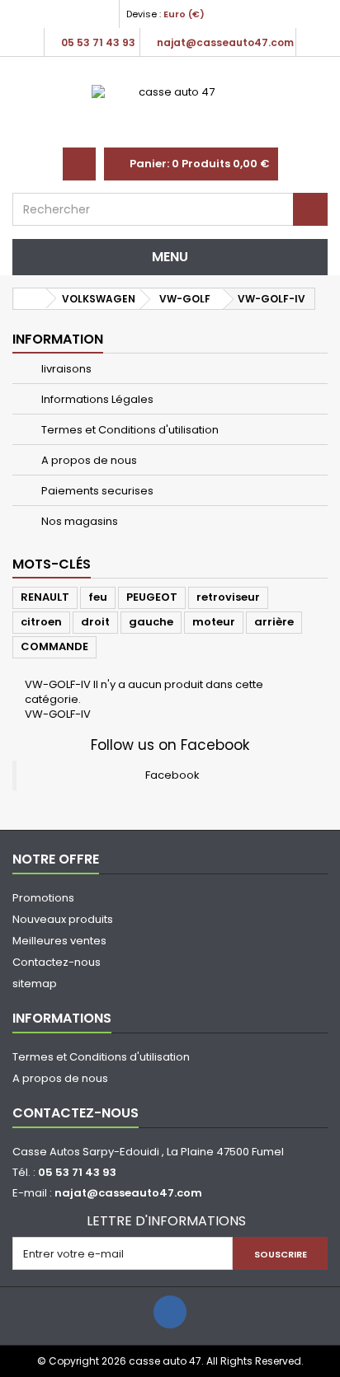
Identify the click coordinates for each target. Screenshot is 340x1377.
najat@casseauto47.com (128, 1193)
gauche (151, 622)
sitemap (34, 983)
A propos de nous (88, 460)
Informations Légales (96, 399)
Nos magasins (78, 521)
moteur (213, 622)
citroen (41, 622)
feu (97, 597)
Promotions (43, 898)
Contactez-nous (56, 962)
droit (95, 622)
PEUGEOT (151, 597)
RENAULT (45, 597)
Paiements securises (96, 491)
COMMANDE (54, 646)
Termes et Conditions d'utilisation (129, 430)
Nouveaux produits (62, 919)
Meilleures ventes (59, 940)
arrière (274, 622)
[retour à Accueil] (29, 298)
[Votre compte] (79, 164)
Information (57, 339)
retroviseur (228, 597)
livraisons (65, 369)
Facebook (172, 775)
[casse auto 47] (170, 110)
